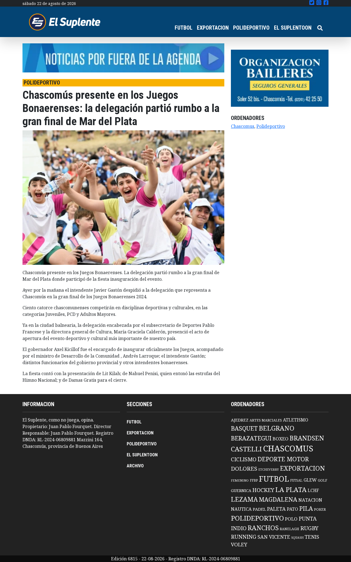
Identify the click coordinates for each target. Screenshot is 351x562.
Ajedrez (239, 420)
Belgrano (276, 428)
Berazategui (251, 438)
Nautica (241, 509)
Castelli (246, 449)
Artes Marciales (266, 420)
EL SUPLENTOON (293, 27)
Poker (320, 509)
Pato (292, 509)
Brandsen (307, 438)
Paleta (276, 508)
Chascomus (242, 126)
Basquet (244, 428)
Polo (291, 519)
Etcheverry (268, 469)
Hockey (263, 490)
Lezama (244, 499)
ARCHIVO (135, 465)
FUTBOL (184, 27)
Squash (297, 537)
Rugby (309, 528)
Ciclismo (243, 459)
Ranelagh (289, 529)
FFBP (254, 480)
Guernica (241, 490)
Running (243, 536)
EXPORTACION (213, 27)
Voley (239, 544)
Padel (259, 509)
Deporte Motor (283, 459)
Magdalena (278, 499)
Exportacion (302, 468)
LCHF (313, 490)
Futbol (274, 478)
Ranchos (263, 527)
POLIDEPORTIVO (251, 27)
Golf (322, 480)
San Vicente (273, 536)
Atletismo (295, 420)
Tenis (312, 536)
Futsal (296, 480)
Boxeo (280, 438)
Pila (306, 508)
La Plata (291, 489)
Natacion (310, 500)
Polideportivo (270, 126)
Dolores (244, 468)
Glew (310, 480)
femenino (240, 480)
